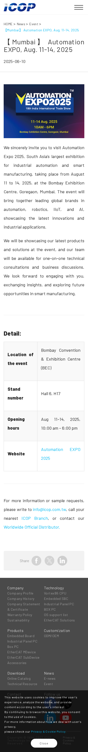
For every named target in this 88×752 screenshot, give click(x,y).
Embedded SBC (56, 598)
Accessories (17, 663)
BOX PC (50, 609)
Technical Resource (22, 684)
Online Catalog (19, 678)
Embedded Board (20, 636)
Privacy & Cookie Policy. (48, 731)
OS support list (56, 615)
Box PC (13, 646)
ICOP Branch (35, 518)
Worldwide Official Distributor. (32, 527)
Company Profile (20, 593)
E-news (50, 678)
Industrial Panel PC (59, 604)
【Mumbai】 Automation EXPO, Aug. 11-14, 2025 (41, 30)
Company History (20, 598)
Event (33, 24)
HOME (8, 24)
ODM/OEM (51, 636)
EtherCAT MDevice (21, 652)
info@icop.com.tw (49, 509)
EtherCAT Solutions (59, 620)
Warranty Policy (19, 615)
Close (44, 743)
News (21, 24)
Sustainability (18, 620)
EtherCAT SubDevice (23, 657)
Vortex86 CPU (55, 593)
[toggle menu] (78, 7)
